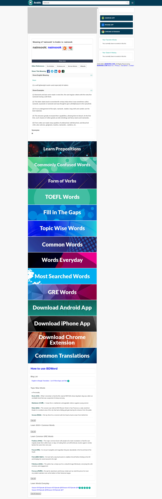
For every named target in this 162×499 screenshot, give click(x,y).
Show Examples (62, 90)
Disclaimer (124, 65)
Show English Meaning (62, 75)
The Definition (50, 66)
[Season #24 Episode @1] (80, 488)
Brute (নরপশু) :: (36, 396)
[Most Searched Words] (62, 283)
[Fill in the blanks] (62, 220)
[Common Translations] (62, 363)
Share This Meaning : (39, 71)
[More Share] (63, 72)
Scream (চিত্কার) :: (37, 415)
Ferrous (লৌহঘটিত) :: (38, 471)
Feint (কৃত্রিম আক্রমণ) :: (38, 457)
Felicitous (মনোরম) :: (38, 464)
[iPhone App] (62, 331)
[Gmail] (60, 72)
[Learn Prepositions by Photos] (62, 156)
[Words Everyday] (62, 267)
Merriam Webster (72, 66)
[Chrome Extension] (62, 347)
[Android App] (62, 315)
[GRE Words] (62, 299)
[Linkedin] (56, 72)
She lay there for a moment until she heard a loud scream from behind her (60, 415)
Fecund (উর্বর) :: (36, 450)
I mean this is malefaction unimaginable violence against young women (60, 403)
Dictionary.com (61, 66)
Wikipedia (83, 66)
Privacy (117, 65)
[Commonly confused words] (62, 172)
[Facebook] (49, 72)
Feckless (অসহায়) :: (38, 441)
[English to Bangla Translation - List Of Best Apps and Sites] (68, 381)
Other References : (38, 66)
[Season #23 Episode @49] (85, 488)
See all (33, 420)
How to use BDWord (44, 368)
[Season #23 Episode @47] (89, 488)
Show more (62, 61)
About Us (110, 65)
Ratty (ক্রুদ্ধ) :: (36, 408)
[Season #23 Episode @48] (87, 488)
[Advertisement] (62, 20)
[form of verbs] (62, 188)
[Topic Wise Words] (62, 236)
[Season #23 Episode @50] (82, 488)
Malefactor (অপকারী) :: (38, 403)
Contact (131, 65)
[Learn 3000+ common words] (62, 251)
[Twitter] (52, 72)
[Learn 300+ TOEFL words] (62, 204)
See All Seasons (35, 493)
